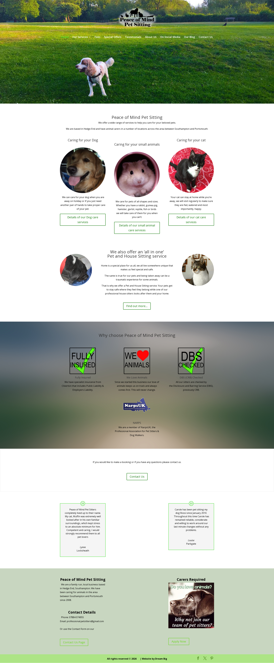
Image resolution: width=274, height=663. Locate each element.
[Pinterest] (211, 658)
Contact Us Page (74, 642)
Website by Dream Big (154, 658)
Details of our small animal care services (137, 227)
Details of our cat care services (191, 219)
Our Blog (189, 37)
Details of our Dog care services (82, 219)
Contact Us (206, 37)
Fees (97, 37)
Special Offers (112, 37)
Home (65, 37)
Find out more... (137, 306)
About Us (151, 37)
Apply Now (179, 641)
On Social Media (170, 37)
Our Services (80, 37)
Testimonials (133, 37)
